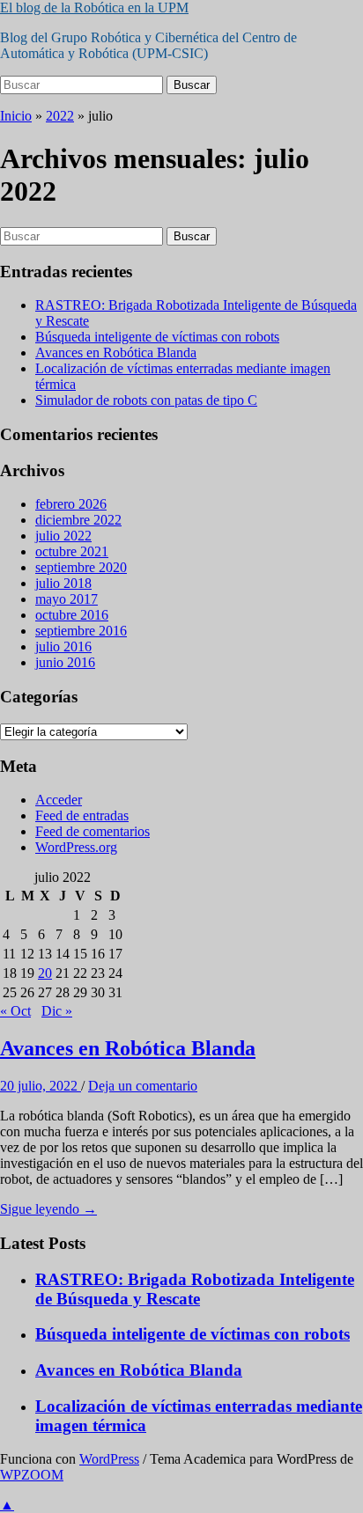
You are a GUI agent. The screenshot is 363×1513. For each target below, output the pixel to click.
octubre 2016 (71, 614)
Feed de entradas (82, 815)
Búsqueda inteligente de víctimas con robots (157, 336)
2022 (60, 115)
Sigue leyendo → (48, 1208)
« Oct (15, 1010)
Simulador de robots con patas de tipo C (146, 400)
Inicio (16, 115)
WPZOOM (31, 1474)
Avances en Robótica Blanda (115, 352)
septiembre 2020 (81, 567)
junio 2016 (65, 662)
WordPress (109, 1458)
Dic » (56, 1010)
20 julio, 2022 (40, 1085)
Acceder (58, 799)
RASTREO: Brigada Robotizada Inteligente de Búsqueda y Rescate (194, 1289)
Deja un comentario (142, 1085)
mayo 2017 (66, 598)
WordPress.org (76, 847)
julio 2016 (63, 646)
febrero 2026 (71, 503)
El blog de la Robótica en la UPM (94, 7)
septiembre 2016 (81, 630)
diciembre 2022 (78, 519)
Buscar (192, 85)
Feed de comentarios (92, 831)
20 (45, 973)
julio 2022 (63, 535)
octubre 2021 (71, 551)
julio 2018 (63, 583)
